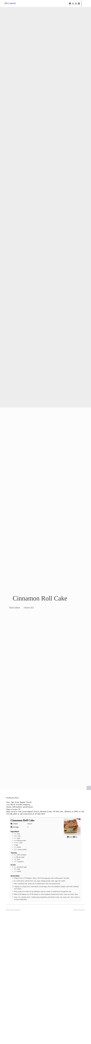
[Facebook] (70, 3)
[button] (67, 3)
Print (70, 837)
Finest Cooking (14, 607)
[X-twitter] (73, 3)
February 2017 (29, 607)
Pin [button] (76, 837)
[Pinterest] (79, 3)
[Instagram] (76, 3)
